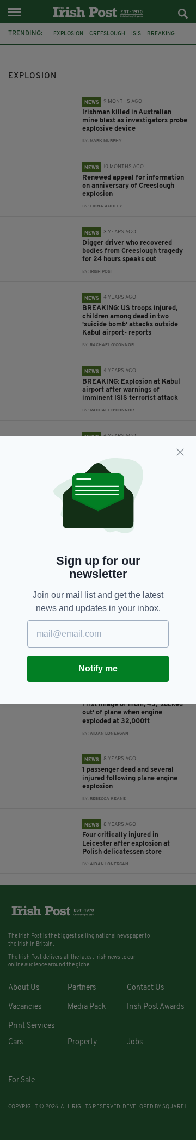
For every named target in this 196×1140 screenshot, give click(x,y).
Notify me (98, 668)
